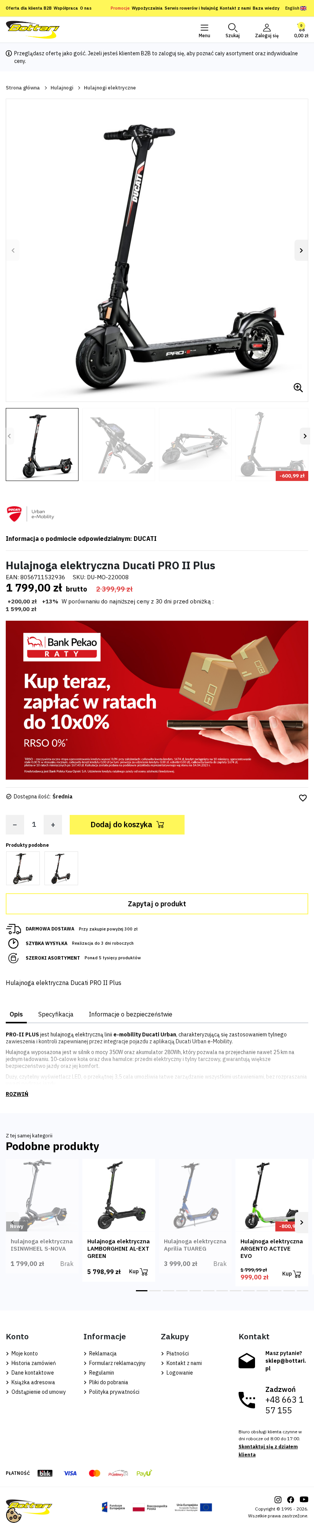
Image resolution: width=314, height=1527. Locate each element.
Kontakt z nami (235, 8)
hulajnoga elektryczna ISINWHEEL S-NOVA (42, 1245)
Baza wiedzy (266, 8)
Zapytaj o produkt (157, 903)
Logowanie (179, 1372)
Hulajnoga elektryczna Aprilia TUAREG (195, 1245)
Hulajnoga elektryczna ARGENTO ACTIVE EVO (271, 1248)
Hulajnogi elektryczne (110, 87)
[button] (233, 30)
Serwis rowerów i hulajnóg (191, 8)
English (292, 8)
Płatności (177, 1353)
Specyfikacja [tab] (56, 1014)
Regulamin (101, 1372)
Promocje (120, 8)
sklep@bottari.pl (285, 1364)
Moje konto (24, 1353)
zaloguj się (171, 53)
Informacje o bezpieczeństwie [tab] (130, 1014)
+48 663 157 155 (284, 1405)
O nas (86, 8)
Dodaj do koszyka (121, 824)
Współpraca (66, 8)
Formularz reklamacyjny (117, 1363)
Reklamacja (102, 1353)
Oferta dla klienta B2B (29, 8)
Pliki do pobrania (108, 1382)
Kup (134, 1271)
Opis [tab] (16, 1014)
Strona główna (23, 87)
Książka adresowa (32, 1382)
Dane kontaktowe (32, 1372)
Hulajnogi (62, 87)
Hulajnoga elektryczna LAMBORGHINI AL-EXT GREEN (118, 1248)
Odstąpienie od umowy (38, 1391)
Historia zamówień (33, 1363)
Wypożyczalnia (147, 8)
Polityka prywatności (113, 1391)
